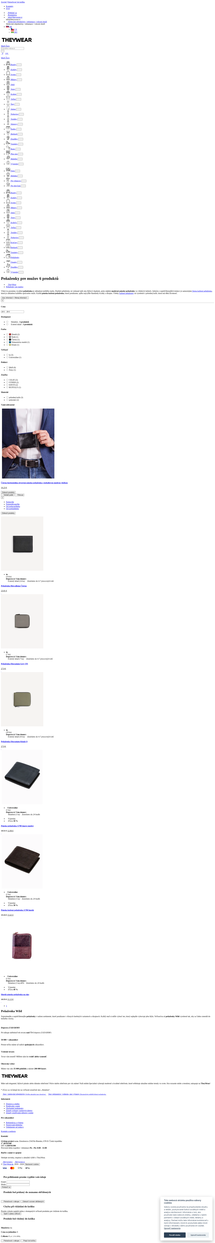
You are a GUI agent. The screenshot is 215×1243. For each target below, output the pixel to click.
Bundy (13, 65)
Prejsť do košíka (29, 1241)
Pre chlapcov (15, 181)
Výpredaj (14, 164)
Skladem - (19, 322)
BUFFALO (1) (15, 387)
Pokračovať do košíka (16, 2)
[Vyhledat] (2, 51)
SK (10, 27)
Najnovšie (10, 502)
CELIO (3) (13, 380)
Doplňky (14, 139)
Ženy (8, 46)
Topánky (14, 144)
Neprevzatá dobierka (14, 1125)
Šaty (12, 104)
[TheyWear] (14, 1079)
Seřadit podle (8, 495)
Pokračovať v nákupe (11, 1201)
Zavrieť (4, 2)
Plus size (14, 154)
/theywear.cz (19, 1162)
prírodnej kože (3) (16, 397)
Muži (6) (12, 367)
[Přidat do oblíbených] (1, 593)
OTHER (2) (14, 382)
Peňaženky (14, 257)
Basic (13, 149)
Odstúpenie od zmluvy (15, 1127)
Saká (12, 84)
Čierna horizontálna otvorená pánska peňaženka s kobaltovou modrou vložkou (34, 483)
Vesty (13, 89)
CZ (15, 29)
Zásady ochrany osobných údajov (19, 1111)
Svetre (13, 75)
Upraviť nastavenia (172, 1228)
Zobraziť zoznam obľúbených (33, 1201)
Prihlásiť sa (6, 1187)
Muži (3, 46)
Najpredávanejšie (13, 504)
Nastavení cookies (32, 1164)
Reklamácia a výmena (14, 1123)
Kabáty (13, 70)
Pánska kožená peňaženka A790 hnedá (17, 910)
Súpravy (14, 124)
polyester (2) (14, 400)
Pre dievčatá (15, 186)
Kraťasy (14, 242)
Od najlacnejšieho (13, 506)
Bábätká (14, 176)
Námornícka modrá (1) (20, 342)
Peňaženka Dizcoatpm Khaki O (14, 742)
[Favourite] (1, 490)
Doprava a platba (12, 1104)
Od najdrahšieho (12, 509)
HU (15, 32)
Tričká (13, 99)
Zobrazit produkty (8, 492)
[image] (28, 478)
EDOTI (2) (13, 385)
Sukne (13, 109)
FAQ (8, 8)
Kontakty (9, 6)
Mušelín (14, 159)
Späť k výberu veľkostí (11, 1214)
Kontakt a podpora (8, 1131)
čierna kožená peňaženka (202, 291)
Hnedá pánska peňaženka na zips (15, 994)
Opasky (13, 262)
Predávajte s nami (13, 1106)
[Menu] (11, 53)
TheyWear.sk (8, 1164)
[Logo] (17, 44)
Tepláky (14, 119)
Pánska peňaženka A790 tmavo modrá (17, 826)
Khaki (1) (15, 345)
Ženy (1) (12, 370)
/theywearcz (7, 1162)
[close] (1, 56)
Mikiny (13, 80)
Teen (12, 171)
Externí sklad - (21, 324)
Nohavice (14, 114)
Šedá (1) (14, 337)
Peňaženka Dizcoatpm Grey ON (14, 664)
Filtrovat (20, 495)
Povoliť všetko (174, 1235)
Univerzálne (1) (15, 357)
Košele (13, 94)
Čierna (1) (15, 340)
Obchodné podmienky (15, 1108)
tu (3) (11, 355)
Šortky (13, 129)
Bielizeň (14, 134)
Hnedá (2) (15, 334)
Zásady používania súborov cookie (19, 1113)
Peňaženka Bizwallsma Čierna (14, 586)
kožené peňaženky (126, 293)
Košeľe (13, 223)
